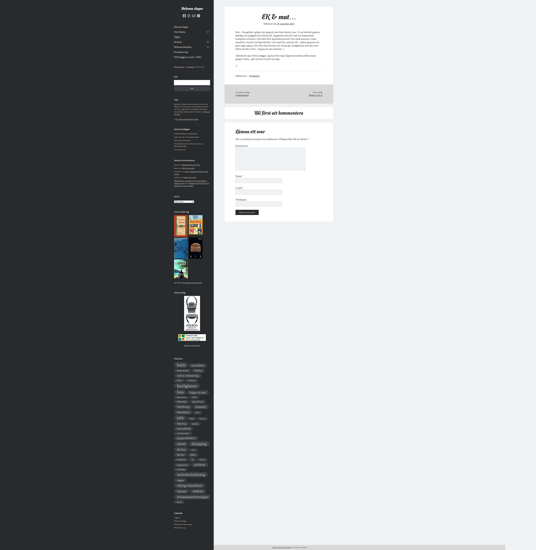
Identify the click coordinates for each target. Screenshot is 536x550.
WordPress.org (180, 528)
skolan (181, 449)
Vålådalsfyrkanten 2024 (191, 165)
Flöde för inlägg (180, 521)
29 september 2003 (285, 24)
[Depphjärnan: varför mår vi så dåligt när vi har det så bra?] (181, 278)
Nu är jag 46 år (179, 150)
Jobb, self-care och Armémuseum (186, 137)
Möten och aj (315, 95)
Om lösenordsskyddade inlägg (186, 119)
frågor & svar (198, 392)
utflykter (199, 464)
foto (180, 392)
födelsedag (181, 401)
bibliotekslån (183, 371)
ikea (197, 412)
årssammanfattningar (193, 497)
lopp (192, 418)
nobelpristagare (183, 433)
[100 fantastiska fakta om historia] (196, 234)
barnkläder (198, 365)
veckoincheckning (191, 475)
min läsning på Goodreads (192, 283)
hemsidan (183, 412)
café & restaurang (188, 375)
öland (179, 502)
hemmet (200, 407)
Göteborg (183, 407)
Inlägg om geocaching (192, 345)
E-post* (239, 188)
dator (179, 380)
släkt (193, 454)
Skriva (180, 454)
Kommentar (241, 146)
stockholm (181, 459)
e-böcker (191, 380)
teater (202, 460)
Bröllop (198, 370)
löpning (181, 423)
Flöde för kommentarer (183, 524)
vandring (181, 469)
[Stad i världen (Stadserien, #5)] (181, 258)
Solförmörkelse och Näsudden (185, 134)
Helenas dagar (192, 8)
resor (181, 444)
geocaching (197, 401)
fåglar (194, 397)
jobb (180, 418)
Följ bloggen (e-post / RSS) (188, 57)
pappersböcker (186, 438)
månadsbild (183, 428)
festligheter (187, 386)
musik (195, 424)
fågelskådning (181, 397)
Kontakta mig (181, 52)
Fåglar (177, 37)
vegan (180, 480)
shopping (199, 444)
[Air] (196, 258)
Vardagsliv (254, 76)
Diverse (178, 42)
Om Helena (180, 32)
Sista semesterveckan (182, 140)
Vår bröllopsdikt (188, 168)
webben (197, 491)
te (193, 459)
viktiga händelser (189, 485)
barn (181, 364)
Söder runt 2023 (190, 177)
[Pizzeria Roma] (181, 236)
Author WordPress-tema (281, 547)
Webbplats (240, 199)
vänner (181, 491)
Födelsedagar (242, 95)
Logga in (177, 518)
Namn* (239, 176)
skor (193, 450)
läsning (202, 419)
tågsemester (182, 465)
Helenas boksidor (183, 47)
